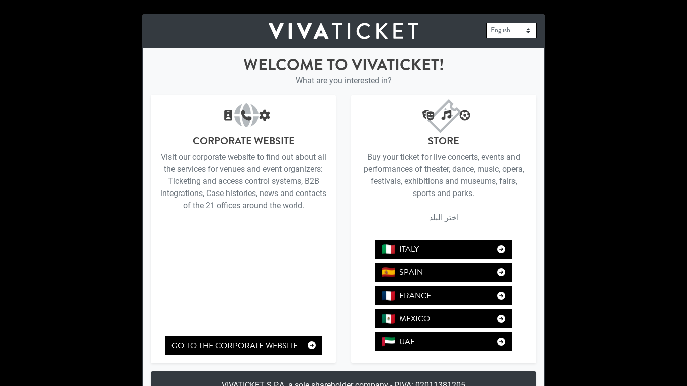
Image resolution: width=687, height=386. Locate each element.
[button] (388, 249)
